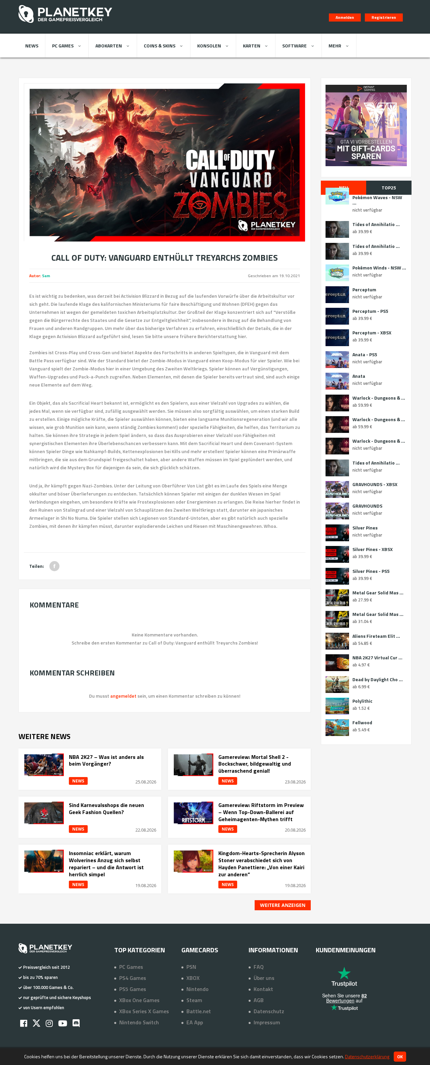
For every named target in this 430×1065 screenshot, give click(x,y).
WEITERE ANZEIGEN (282, 905)
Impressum (267, 1022)
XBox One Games (139, 1000)
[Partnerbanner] (366, 125)
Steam (194, 1000)
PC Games (63, 45)
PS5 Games (132, 989)
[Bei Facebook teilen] (54, 566)
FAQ (259, 966)
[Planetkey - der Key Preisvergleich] (65, 24)
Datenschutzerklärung (367, 1056)
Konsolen (209, 45)
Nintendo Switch (139, 1022)
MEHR (335, 45)
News (31, 45)
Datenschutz (269, 1011)
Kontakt (263, 989)
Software (294, 45)
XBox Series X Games (144, 1011)
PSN (191, 966)
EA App (194, 1022)
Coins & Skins (159, 45)
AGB (259, 1000)
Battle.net (198, 1011)
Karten (251, 45)
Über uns (264, 978)
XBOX (193, 978)
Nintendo (197, 989)
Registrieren (384, 17)
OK (400, 1056)
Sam (46, 275)
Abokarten (108, 45)
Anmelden (345, 17)
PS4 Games (132, 978)
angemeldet (123, 695)
